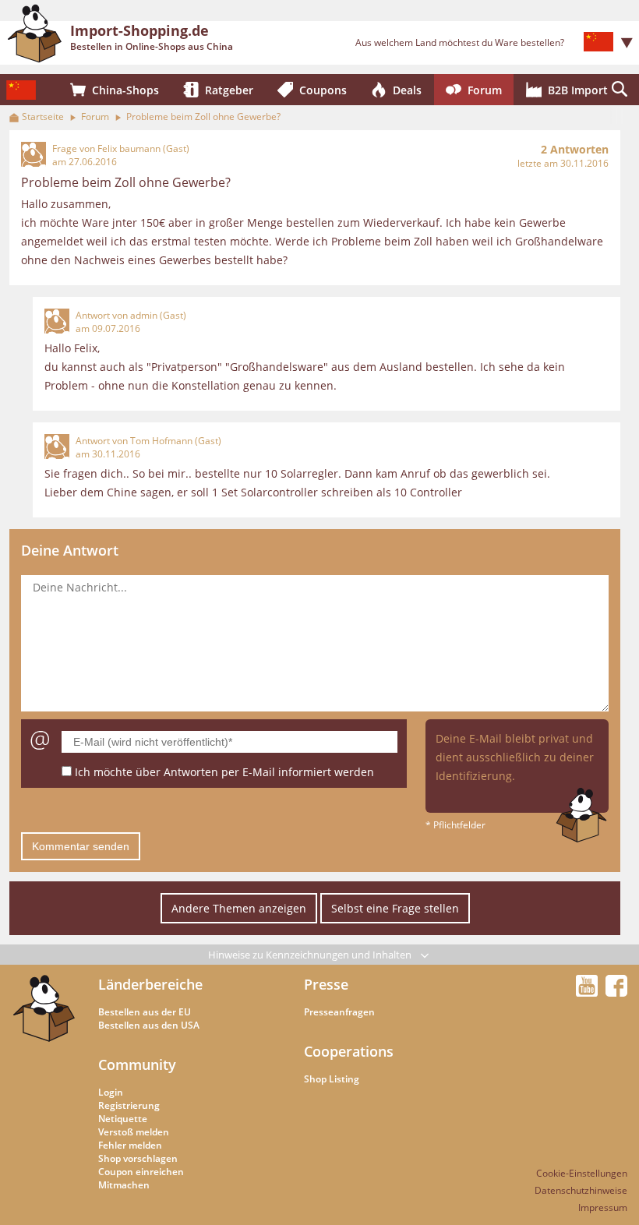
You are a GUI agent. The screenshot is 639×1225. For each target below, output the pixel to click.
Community (137, 1064)
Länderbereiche (150, 984)
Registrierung (129, 1105)
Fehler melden (130, 1145)
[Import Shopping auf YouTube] (589, 992)
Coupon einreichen (141, 1171)
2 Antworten (575, 149)
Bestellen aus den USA (148, 1025)
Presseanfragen (339, 1011)
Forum (95, 116)
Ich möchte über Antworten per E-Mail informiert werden (224, 771)
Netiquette (122, 1118)
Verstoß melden (133, 1132)
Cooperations (349, 1051)
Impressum (602, 1207)
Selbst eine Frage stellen (395, 908)
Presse (326, 984)
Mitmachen (124, 1184)
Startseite (43, 116)
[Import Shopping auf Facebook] (616, 992)
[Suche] (619, 89)
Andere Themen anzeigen (238, 908)
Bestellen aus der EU (144, 1011)
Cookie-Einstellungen (581, 1173)
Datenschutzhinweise (581, 1190)
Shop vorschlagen (138, 1158)
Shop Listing (331, 1079)
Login (110, 1092)
